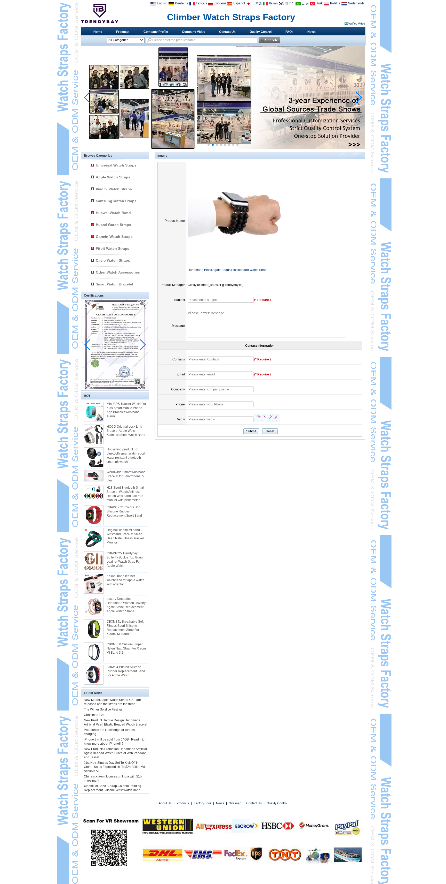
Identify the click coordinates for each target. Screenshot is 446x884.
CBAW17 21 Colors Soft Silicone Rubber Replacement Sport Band (124, 511)
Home (97, 32)
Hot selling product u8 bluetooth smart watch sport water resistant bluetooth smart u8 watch (126, 456)
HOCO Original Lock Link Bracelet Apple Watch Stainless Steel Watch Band (126, 431)
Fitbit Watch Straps (112, 248)
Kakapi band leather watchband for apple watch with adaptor (125, 580)
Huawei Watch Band (113, 213)
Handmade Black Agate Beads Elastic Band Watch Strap (227, 270)
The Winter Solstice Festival (103, 709)
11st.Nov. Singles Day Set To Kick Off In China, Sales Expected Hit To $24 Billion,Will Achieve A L (115, 767)
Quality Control (261, 32)
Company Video (193, 32)
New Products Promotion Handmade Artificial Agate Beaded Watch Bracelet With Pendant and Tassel (115, 753)
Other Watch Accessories (118, 272)
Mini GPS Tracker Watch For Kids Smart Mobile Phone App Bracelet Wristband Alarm (126, 410)
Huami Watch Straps (113, 225)
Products (123, 32)
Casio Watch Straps (113, 260)
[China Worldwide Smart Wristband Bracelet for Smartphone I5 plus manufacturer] (93, 475)
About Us (165, 803)
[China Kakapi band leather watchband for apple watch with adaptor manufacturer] (93, 584)
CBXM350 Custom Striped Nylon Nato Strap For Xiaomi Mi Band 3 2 (127, 648)
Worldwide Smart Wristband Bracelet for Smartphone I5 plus (126, 476)
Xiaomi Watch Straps (114, 189)
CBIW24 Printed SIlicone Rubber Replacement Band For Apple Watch (126, 671)
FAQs (289, 32)
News (311, 32)
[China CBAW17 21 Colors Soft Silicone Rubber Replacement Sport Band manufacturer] (93, 515)
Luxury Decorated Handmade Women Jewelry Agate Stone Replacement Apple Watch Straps (126, 605)
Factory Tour (202, 803)
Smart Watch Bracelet (114, 284)
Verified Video (356, 23)
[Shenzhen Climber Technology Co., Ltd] (99, 13)
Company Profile (156, 32)
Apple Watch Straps (113, 177)
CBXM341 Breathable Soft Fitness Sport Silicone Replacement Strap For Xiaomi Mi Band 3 (125, 628)
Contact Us (227, 32)
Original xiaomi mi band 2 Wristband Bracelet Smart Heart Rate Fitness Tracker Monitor (125, 536)
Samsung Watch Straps (116, 201)
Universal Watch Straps (116, 165)
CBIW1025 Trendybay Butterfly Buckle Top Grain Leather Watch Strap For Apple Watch (125, 559)
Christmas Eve (94, 715)
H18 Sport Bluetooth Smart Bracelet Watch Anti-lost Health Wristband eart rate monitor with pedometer (125, 494)
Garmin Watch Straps (114, 237)
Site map (235, 803)
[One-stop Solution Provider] (223, 148)
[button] (209, 145)
